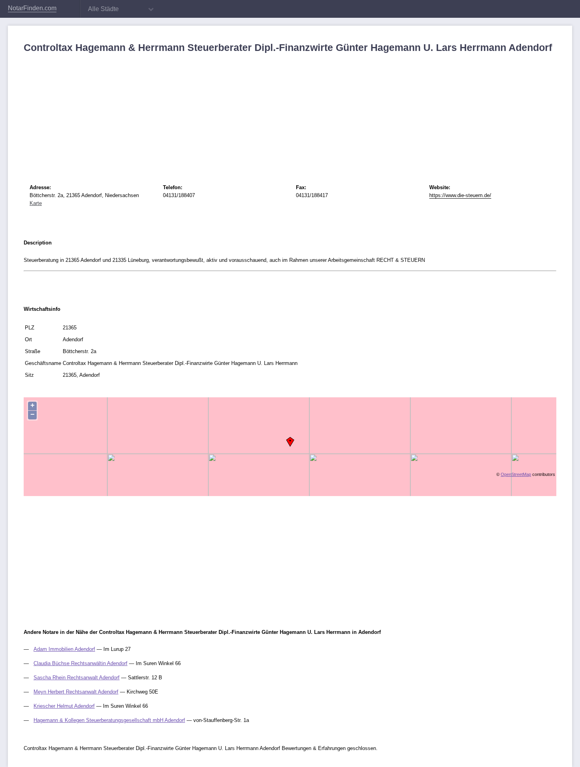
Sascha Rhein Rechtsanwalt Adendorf (77, 678)
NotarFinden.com (32, 8)
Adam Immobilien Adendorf (64, 649)
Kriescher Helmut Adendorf (64, 706)
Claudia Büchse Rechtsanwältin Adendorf (80, 663)
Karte (36, 203)
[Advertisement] (260, 112)
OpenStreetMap (516, 474)
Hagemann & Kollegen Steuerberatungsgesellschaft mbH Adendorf (109, 720)
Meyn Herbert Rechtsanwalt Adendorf (76, 692)
